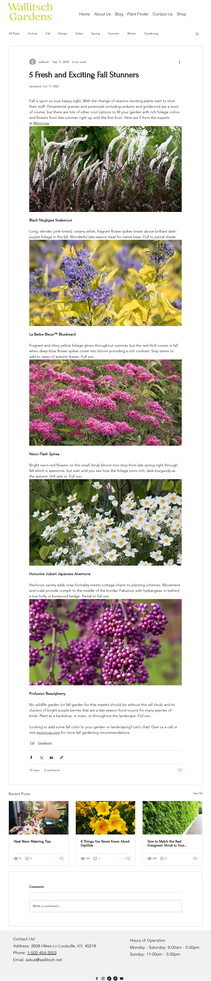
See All (197, 793)
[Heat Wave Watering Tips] (38, 817)
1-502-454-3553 (41, 952)
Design (62, 33)
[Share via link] (61, 757)
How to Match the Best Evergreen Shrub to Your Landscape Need (166, 843)
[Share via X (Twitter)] (41, 757)
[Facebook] (97, 978)
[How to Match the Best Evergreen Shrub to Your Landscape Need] (172, 817)
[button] (181, 14)
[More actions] (179, 61)
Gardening (151, 33)
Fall (48, 33)
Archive (33, 33)
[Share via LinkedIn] (51, 757)
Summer (113, 33)
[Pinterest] (115, 978)
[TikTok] (109, 978)
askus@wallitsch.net (44, 959)
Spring (95, 33)
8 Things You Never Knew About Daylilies (105, 843)
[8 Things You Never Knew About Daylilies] (105, 817)
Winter (131, 33)
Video (79, 33)
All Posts (14, 33)
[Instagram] (103, 978)
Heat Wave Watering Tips (32, 841)
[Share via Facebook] (31, 757)
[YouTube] (122, 978)
